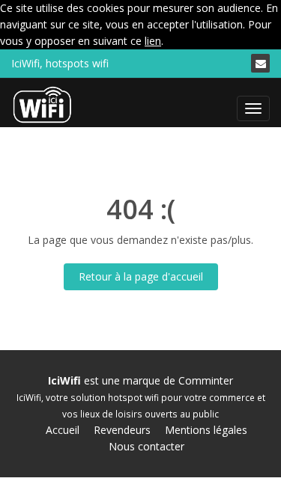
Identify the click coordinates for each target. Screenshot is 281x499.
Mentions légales (206, 430)
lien (153, 41)
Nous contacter (146, 446)
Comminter (205, 380)
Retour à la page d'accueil (141, 276)
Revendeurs (122, 430)
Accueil (62, 430)
